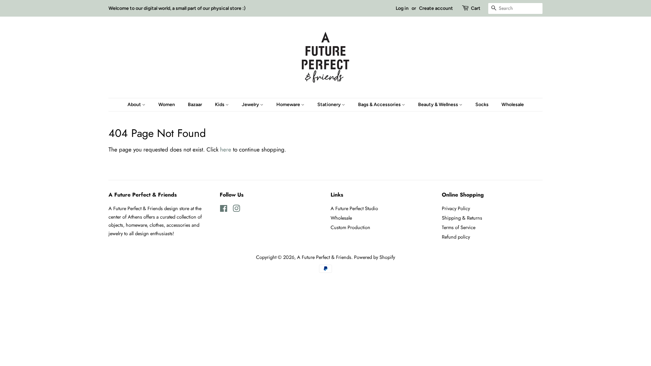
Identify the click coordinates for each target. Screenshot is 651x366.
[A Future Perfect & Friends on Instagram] (236, 209)
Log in (402, 8)
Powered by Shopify (374, 257)
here (225, 149)
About (134, 104)
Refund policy (456, 236)
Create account (436, 8)
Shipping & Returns (462, 218)
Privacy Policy (456, 208)
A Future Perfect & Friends (324, 257)
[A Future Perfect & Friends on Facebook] (224, 209)
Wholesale (512, 104)
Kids (220, 104)
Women (166, 104)
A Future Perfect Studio (354, 208)
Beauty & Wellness (438, 104)
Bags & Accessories (380, 104)
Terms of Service (458, 227)
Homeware (288, 104)
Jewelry (251, 104)
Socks (482, 104)
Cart (475, 8)
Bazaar (195, 104)
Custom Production (350, 227)
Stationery (329, 104)
